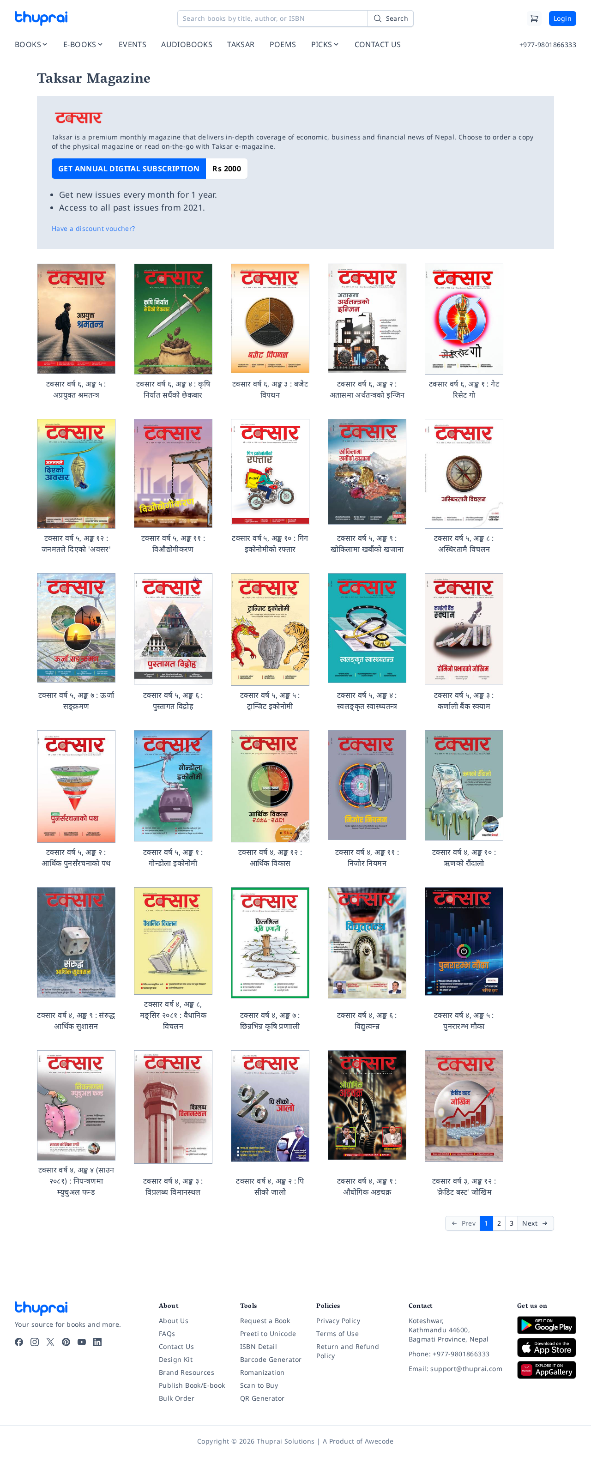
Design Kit (176, 1359)
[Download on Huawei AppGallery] (546, 1369)
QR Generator (262, 1398)
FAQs (167, 1333)
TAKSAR (240, 44)
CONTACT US (378, 44)
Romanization (262, 1372)
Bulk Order (176, 1398)
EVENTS (132, 44)
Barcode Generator (271, 1359)
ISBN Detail (258, 1346)
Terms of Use (337, 1333)
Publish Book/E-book (192, 1385)
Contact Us (176, 1346)
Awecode (379, 1441)
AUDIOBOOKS (186, 44)
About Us (173, 1320)
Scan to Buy (259, 1385)
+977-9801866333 (547, 44)
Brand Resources (186, 1372)
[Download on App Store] (546, 1348)
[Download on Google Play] (546, 1325)
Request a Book (265, 1320)
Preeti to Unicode (268, 1333)
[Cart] (534, 18)
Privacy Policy (338, 1320)
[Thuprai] (41, 18)
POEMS (283, 44)
